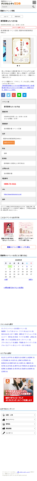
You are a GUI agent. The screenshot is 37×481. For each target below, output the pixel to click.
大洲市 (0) (22, 363)
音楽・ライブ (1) (20, 337)
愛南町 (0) (11, 369)
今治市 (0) (14, 360)
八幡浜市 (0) (29, 363)
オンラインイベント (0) (8, 328)
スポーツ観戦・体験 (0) (16, 334)
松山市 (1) (4, 357)
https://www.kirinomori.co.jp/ (12, 194)
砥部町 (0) (31, 357)
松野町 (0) (4, 369)
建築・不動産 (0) (20, 342)
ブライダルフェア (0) (8, 342)
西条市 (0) (27, 360)
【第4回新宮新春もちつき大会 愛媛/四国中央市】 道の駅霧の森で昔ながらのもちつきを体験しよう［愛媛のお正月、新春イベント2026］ (18, 88)
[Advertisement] (18, 306)
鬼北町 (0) (33, 366)
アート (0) (11, 345)
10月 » (31, 279)
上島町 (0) (21, 360)
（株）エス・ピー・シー (23, 472)
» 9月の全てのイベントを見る (13, 287)
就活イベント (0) (21, 328)
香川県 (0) (18, 369)
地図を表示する (9, 142)
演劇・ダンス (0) (6, 339)
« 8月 (6, 279)
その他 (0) (27, 345)
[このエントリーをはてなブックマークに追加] (24, 95)
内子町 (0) (4, 366)
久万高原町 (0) (5, 360)
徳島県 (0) (31, 369)
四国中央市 (17, 16)
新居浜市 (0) (5, 363)
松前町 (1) (25, 357)
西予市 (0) (18, 366)
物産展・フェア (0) (7, 331)
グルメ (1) (4, 345)
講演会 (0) (15, 339)
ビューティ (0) (19, 345)
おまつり (6, 16)
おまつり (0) (30, 331)
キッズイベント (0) (25, 339)
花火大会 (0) (5, 334)
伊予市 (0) (11, 357)
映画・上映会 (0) (31, 337)
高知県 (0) (25, 369)
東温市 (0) (18, 357)
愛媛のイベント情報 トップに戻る (18, 247)
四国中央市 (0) (14, 363)
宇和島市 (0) (25, 366)
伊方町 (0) (11, 366)
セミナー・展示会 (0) (8, 337)
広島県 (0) (4, 371)
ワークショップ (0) (30, 334)
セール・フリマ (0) (19, 331)
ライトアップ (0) (31, 342)
